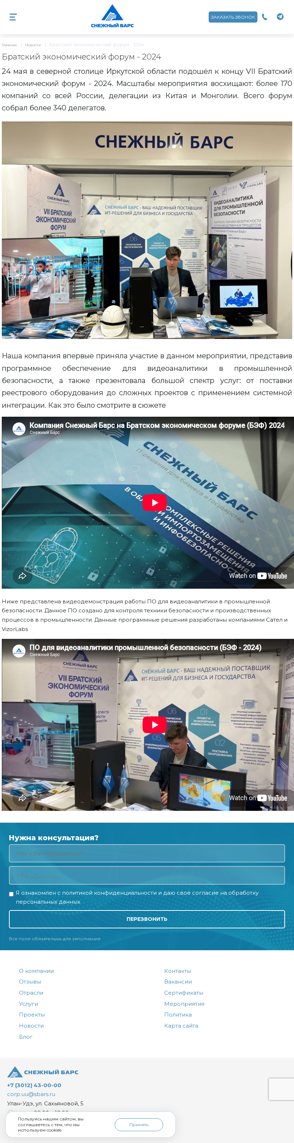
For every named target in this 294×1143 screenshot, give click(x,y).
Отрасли (31, 992)
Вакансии (178, 981)
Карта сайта (181, 1025)
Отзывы (30, 981)
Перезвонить (147, 919)
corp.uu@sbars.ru (31, 1094)
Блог (26, 1036)
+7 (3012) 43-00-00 (34, 1085)
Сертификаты (183, 992)
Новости (33, 45)
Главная (9, 45)
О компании (36, 970)
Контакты (177, 970)
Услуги (28, 1003)
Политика (178, 1014)
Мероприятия (184, 1003)
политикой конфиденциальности (109, 892)
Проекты (32, 1014)
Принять (138, 1124)
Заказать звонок (233, 17)
